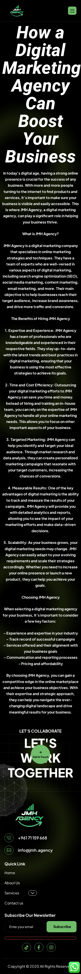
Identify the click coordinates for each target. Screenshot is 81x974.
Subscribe (62, 926)
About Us (12, 882)
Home (9, 872)
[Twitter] (26, 947)
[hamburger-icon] (72, 11)
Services (11, 893)
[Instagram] (51, 947)
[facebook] (38, 947)
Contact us (13, 903)
